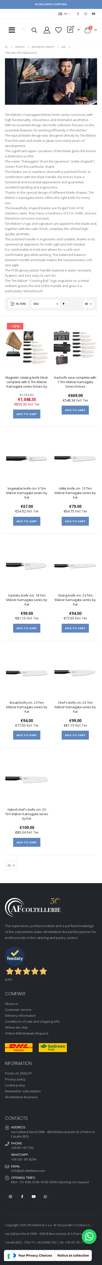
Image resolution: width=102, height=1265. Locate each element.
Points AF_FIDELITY (18, 1073)
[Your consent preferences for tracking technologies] (8, 1256)
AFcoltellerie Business (21, 1097)
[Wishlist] (59, 30)
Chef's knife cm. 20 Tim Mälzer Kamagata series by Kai (75, 707)
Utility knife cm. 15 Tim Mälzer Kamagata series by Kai (75, 492)
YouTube (34, 1197)
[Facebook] (78, 14)
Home (6, 47)
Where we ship (16, 1027)
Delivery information (20, 1015)
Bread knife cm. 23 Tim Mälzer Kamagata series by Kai (26, 707)
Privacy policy (15, 1079)
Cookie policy (15, 1085)
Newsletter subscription (23, 1091)
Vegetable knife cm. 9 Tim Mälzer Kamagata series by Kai (26, 492)
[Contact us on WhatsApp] (89, 1236)
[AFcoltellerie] (23, 28)
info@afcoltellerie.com (28, 1170)
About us (12, 1003)
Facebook (22, 1197)
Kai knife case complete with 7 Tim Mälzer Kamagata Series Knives (75, 382)
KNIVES (20, 46)
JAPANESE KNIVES (43, 46)
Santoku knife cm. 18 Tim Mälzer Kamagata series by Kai (26, 599)
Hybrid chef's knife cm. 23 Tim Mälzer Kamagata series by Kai (26, 814)
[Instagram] (86, 14)
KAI (63, 46)
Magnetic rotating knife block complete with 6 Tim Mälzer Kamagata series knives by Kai (26, 382)
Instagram (10, 1197)
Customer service (18, 1009)
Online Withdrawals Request (26, 1033)
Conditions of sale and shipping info (32, 1021)
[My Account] (47, 30)
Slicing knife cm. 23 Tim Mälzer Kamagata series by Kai (75, 599)
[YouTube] (93, 14)
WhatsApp (45, 1197)
